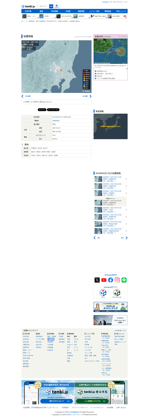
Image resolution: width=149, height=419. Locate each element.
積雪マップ (26, 353)
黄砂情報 (26, 366)
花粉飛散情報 (105, 337)
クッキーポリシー (97, 407)
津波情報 (50, 342)
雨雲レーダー (27, 350)
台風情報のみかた (102, 71)
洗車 (68, 358)
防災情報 (54, 11)
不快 (75, 342)
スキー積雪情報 (106, 369)
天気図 (67, 11)
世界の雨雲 (26, 358)
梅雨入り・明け (106, 351)
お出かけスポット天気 (92, 361)
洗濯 (68, 339)
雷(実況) (38, 347)
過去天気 (39, 344)
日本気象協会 (36, 407)
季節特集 (108, 11)
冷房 (75, 344)
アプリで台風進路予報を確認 (105, 78)
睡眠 (68, 361)
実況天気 (39, 342)
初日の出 (105, 374)
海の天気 (88, 339)
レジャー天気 (94, 11)
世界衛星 (62, 342)
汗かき (76, 339)
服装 (68, 342)
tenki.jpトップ (107, 2)
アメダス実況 (40, 339)
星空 (68, 347)
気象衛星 (62, 339)
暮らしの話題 (119, 339)
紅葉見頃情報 (106, 360)
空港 (86, 342)
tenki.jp (28, 6)
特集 (116, 344)
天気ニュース (121, 11)
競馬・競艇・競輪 (90, 355)
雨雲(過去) (39, 336)
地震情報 (51, 339)
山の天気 (88, 336)
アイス (76, 347)
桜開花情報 (105, 341)
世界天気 (26, 339)
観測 (41, 11)
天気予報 (28, 11)
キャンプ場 (88, 353)
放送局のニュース (120, 342)
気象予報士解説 (119, 336)
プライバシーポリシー (80, 407)
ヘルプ (125, 2)
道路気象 (26, 363)
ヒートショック (106, 364)
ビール (76, 350)
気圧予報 (26, 342)
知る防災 (99, 76)
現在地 (56, 7)
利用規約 (65, 407)
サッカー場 (88, 347)
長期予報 (26, 347)
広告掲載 (110, 407)
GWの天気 (105, 346)
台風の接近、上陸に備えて (104, 73)
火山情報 (50, 344)
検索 (51, 6)
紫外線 (69, 353)
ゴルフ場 (88, 350)
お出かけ (70, 344)
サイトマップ (117, 2)
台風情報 (50, 347)
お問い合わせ (121, 407)
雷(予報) (25, 361)
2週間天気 (26, 344)
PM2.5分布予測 (28, 355)
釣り (86, 358)
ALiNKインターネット (49, 407)
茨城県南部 (55, 120)
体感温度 (70, 355)
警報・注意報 (51, 336)
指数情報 (81, 11)
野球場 (87, 344)
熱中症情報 (105, 355)
